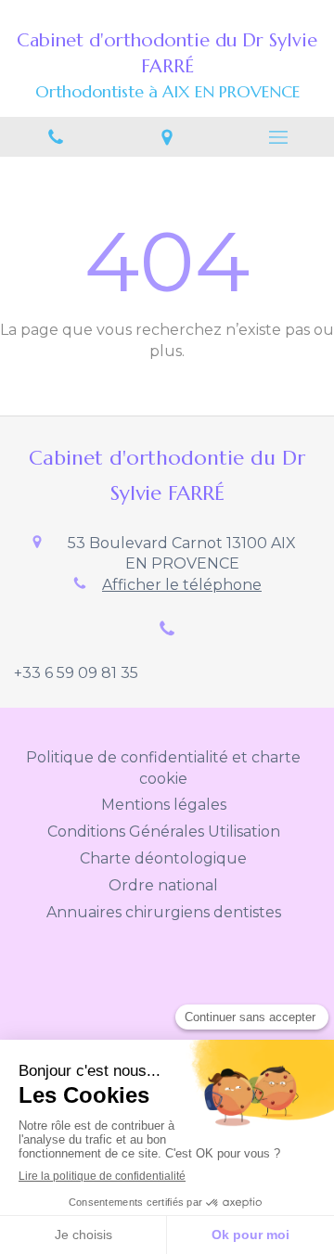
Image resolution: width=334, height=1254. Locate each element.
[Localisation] (167, 137)
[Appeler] (55, 137)
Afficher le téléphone (182, 585)
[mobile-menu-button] (278, 137)
